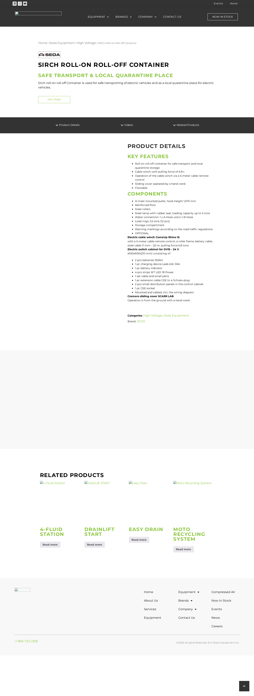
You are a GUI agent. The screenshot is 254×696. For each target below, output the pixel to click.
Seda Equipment (62, 43)
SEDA (141, 321)
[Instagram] (20, 4)
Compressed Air (223, 592)
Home (42, 43)
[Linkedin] (15, 4)
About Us (151, 600)
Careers (217, 626)
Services (150, 609)
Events (218, 3)
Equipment (96, 16)
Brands (121, 16)
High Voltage (86, 43)
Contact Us (172, 16)
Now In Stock (221, 600)
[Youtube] (25, 4)
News (233, 3)
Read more (50, 544)
